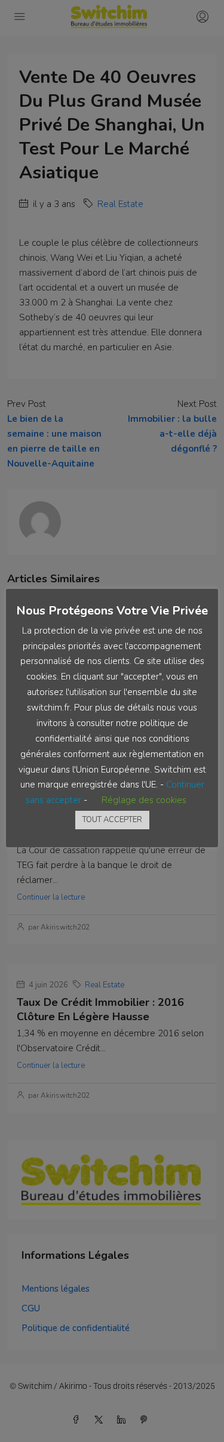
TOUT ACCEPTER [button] (112, 819)
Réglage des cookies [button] (144, 800)
